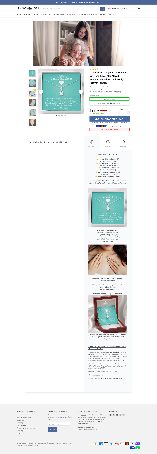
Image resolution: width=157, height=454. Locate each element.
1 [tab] (57, 116)
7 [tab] (65, 116)
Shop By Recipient (22, 443)
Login (137, 14)
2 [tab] (58, 116)
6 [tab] (64, 116)
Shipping (108, 146)
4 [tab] (61, 116)
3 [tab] (59, 116)
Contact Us (46, 14)
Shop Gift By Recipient (31, 14)
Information (91, 146)
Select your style (94, 95)
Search (111, 14)
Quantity (120, 109)
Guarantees (123, 146)
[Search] (102, 9)
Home (19, 14)
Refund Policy (71, 14)
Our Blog (103, 14)
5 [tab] (62, 116)
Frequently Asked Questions (88, 14)
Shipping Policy (58, 14)
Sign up (52, 429)
